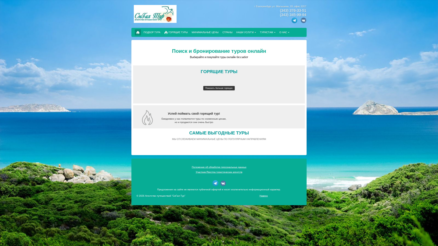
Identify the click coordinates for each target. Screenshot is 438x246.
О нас (283, 32)
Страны (227, 32)
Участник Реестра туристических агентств (219, 172)
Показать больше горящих (219, 88)
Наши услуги (245, 32)
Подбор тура (152, 32)
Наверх (264, 195)
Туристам (266, 32)
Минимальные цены (205, 32)
